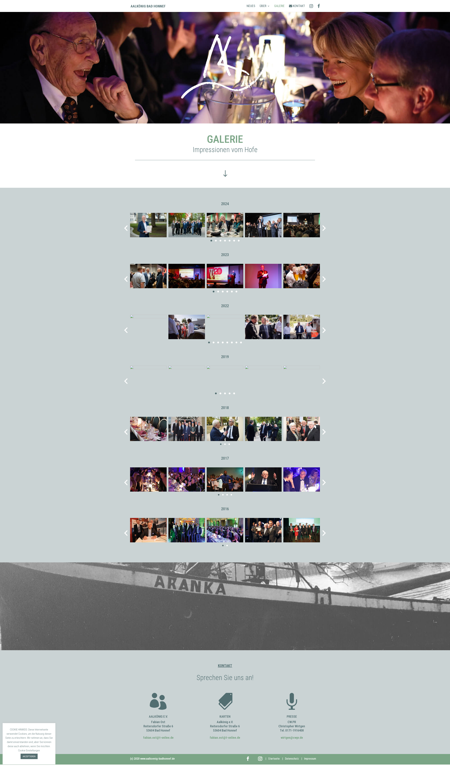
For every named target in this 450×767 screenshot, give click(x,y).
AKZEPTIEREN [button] (29, 756)
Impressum (310, 758)
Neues (251, 6)
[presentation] (126, 228)
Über (263, 6)
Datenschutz (292, 758)
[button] (211, 240)
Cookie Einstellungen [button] (29, 750)
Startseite (274, 758)
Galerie (279, 6)
